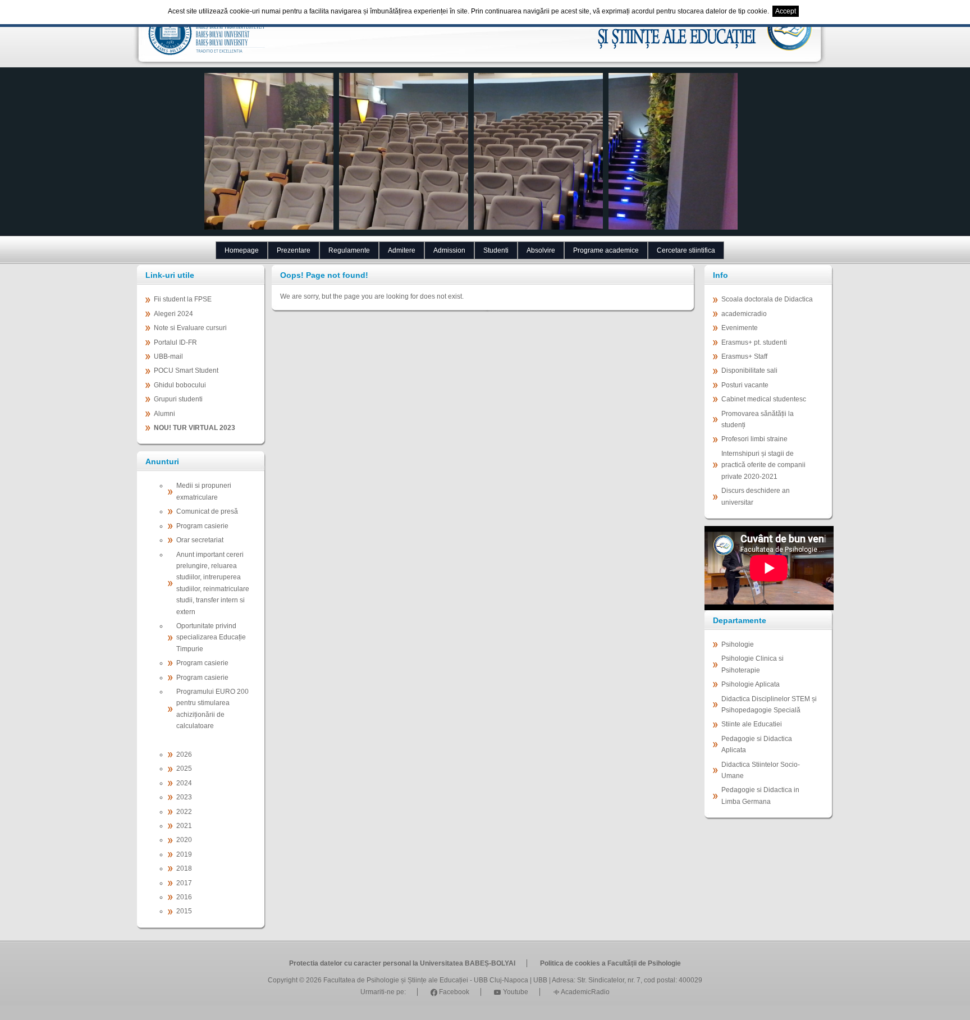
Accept (785, 11)
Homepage (242, 250)
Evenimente (739, 328)
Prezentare (293, 250)
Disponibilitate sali (749, 370)
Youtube (514, 992)
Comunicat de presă (207, 511)
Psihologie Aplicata (750, 684)
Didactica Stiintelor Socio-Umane (760, 770)
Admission (449, 250)
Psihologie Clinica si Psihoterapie (752, 664)
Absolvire (541, 250)
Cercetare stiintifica (686, 250)
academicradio (744, 314)
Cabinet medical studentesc (763, 399)
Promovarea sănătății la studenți (757, 419)
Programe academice (606, 250)
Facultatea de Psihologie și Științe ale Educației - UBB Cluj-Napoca (425, 980)
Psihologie (737, 644)
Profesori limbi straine (754, 439)
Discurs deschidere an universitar (755, 496)
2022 (184, 812)
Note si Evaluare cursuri (190, 328)
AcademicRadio (585, 992)
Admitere (401, 250)
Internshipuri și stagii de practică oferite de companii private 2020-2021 (763, 465)
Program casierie (202, 526)
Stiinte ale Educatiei (751, 724)
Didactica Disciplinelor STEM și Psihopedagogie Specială (769, 704)
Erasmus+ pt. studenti (754, 342)
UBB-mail (168, 356)
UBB (540, 980)
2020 (184, 840)
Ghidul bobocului (180, 385)
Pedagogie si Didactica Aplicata (756, 744)
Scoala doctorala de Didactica (767, 299)
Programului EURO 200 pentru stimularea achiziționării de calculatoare (212, 709)
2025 (184, 768)
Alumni (164, 414)
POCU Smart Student (186, 370)
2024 (184, 783)
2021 (184, 826)
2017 (184, 883)
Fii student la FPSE (183, 299)
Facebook (453, 992)
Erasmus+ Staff (744, 356)
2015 (184, 911)
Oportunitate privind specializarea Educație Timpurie (211, 637)
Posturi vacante (744, 385)
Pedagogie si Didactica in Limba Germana (760, 795)
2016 (184, 897)
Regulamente (349, 250)
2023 (184, 797)
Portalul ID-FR (175, 342)
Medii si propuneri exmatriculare (203, 491)
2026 (184, 754)
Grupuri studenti (178, 399)
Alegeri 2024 (173, 314)
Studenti (496, 250)
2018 (184, 868)
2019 (184, 854)
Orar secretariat (199, 540)
